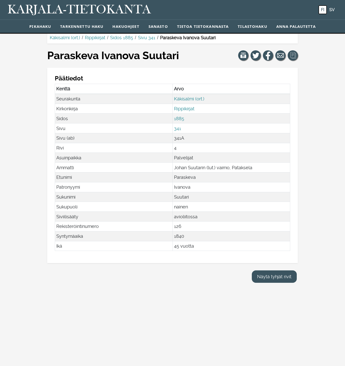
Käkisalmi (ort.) (65, 37)
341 (177, 128)
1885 (179, 118)
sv (332, 9)
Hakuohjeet (125, 26)
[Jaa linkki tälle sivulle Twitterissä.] (256, 55)
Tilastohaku (252, 26)
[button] (243, 55)
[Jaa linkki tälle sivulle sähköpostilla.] (280, 55)
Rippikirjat (95, 37)
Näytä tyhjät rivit (274, 276)
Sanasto (158, 26)
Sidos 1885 (121, 37)
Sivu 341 (146, 37)
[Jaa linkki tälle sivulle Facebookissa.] (268, 55)
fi (322, 9)
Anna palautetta (296, 26)
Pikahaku (40, 26)
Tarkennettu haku (81, 26)
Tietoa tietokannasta (203, 26)
